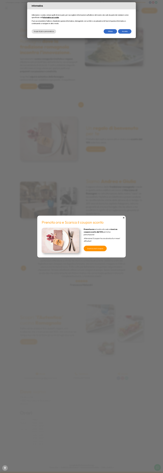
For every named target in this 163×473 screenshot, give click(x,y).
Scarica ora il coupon (95, 248)
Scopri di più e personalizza (44, 31)
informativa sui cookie (51, 17)
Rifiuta (110, 31)
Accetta (125, 31)
